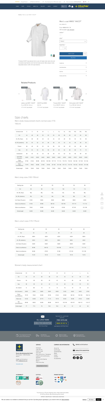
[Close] (103, 399)
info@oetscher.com (22, 361)
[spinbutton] (63, 48)
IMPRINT (43, 396)
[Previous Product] (19, 94)
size (61, 38)
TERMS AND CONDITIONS (58, 396)
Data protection (65, 399)
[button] (102, 194)
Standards (48, 354)
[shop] (102, 198)
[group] (52, 98)
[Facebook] (74, 357)
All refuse (91, 399)
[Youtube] (81, 357)
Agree (98, 399)
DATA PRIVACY (49, 396)
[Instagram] (77, 357)
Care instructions (40, 354)
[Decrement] (61, 48)
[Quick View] (44, 94)
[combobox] (73, 41)
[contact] (102, 203)
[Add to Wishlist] (85, 53)
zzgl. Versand (70, 30)
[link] (72, 6)
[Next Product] (86, 94)
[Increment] (65, 48)
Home (19, 15)
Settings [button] (84, 399)
